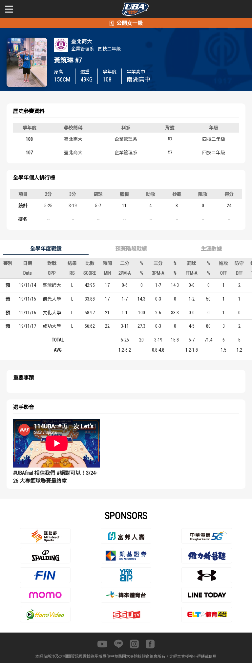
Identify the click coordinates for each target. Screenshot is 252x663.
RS (72, 273)
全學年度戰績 (46, 249)
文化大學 (52, 312)
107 (29, 152)
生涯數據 (211, 249)
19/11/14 (27, 285)
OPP (52, 273)
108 (29, 139)
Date (27, 273)
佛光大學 (52, 299)
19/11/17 (27, 326)
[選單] (9, 9)
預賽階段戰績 (131, 249)
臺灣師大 (52, 285)
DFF (239, 273)
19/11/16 (27, 312)
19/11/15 (27, 299)
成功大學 (52, 326)
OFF (223, 273)
